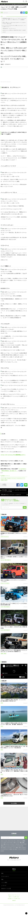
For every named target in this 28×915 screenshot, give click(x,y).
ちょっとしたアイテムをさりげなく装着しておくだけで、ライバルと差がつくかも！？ (14, 26)
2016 (20, 847)
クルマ (2, 478)
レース (2, 850)
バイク (21, 844)
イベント (20, 849)
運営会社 (14, 900)
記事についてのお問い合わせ (14, 896)
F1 (22, 845)
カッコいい (6, 536)
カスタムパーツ (21, 478)
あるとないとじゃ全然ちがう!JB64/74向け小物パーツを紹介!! (14, 30)
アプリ (25, 844)
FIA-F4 (11, 849)
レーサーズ (3, 885)
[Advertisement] (14, 819)
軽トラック (19, 840)
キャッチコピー (10, 842)
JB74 (6, 480)
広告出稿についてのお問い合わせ (14, 898)
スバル (18, 842)
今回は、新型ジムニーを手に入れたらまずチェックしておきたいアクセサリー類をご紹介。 (14, 23)
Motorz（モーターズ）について (14, 894)
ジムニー (15, 478)
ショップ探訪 (4, 882)
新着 (2, 873)
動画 (23, 842)
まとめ (4, 32)
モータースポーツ (14, 840)
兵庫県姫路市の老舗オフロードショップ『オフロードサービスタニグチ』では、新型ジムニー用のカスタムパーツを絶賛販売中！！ (14, 19)
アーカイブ (19, 845)
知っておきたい (8, 478)
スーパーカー (9, 847)
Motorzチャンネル (5, 888)
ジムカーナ (23, 847)
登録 (25, 507)
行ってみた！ (15, 849)
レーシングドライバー (5, 849)
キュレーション (7, 845)
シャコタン (7, 583)
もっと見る (14, 803)
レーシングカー (3, 842)
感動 (20, 842)
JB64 (2, 480)
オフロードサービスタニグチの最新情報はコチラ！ (13, 454)
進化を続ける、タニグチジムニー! (9, 28)
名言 (14, 842)
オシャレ (7, 844)
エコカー (5, 840)
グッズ (24, 849)
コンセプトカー (13, 845)
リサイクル (17, 844)
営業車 (24, 840)
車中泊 (2, 845)
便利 (4, 844)
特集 (2, 12)
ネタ (2, 844)
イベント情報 (15, 847)
